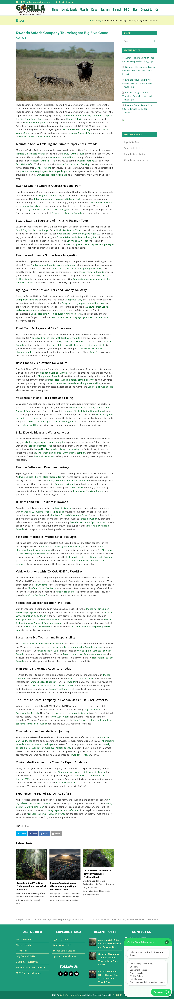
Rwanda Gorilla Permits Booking (72, 164)
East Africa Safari (24, 164)
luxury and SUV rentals (78, 240)
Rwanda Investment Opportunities (87, 522)
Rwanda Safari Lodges (135, 154)
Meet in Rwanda (63, 508)
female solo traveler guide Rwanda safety (61, 546)
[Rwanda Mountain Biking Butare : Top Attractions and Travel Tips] (92, 974)
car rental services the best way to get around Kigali (77, 345)
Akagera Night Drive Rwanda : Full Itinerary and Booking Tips (109, 944)
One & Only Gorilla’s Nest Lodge (32, 230)
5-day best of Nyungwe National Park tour (83, 303)
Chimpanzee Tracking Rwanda (51, 174)
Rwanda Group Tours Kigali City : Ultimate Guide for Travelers (137, 109)
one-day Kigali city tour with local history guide (56, 337)
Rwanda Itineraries (43, 456)
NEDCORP (117, 995)
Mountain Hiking (31, 425)
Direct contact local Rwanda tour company (85, 654)
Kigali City (94, 352)
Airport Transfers (65, 591)
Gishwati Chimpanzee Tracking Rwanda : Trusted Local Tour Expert (139, 70)
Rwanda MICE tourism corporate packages (42, 511)
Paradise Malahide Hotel (40, 445)
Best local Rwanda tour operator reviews (54, 685)
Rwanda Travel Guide (49, 650)
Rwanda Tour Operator (36, 122)
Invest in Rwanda (88, 518)
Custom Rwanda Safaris (43, 160)
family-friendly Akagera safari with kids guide (47, 209)
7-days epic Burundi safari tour (64, 810)
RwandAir (72, 681)
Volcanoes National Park (62, 157)
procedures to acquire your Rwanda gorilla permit (45, 171)
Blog (99, 20)
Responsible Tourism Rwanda (67, 213)
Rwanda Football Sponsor (43, 681)
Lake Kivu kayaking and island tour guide (44, 442)
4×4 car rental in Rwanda (91, 271)
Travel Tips (21, 950)
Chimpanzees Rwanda (27, 299)
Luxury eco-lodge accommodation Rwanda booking (76, 647)
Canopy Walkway (73, 299)
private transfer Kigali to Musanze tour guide (51, 421)
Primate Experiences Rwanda (30, 153)
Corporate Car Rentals (27, 713)
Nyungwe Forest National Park (34, 136)
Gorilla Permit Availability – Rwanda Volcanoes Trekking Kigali (97, 873)
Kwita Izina (77, 487)
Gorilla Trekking (43, 167)
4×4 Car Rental (40, 584)
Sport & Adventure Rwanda (36, 626)
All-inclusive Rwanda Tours (67, 230)
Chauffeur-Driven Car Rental (42, 588)
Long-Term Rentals (93, 709)
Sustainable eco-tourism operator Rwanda (42, 643)
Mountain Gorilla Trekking (76, 129)
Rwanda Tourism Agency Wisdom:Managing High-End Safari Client (63, 886)
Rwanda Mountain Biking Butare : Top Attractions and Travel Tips (137, 83)
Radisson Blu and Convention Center (69, 515)
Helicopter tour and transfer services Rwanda (39, 619)
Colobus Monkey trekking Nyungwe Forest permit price (79, 317)
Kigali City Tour (132, 142)
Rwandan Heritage (64, 484)
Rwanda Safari (73, 119)
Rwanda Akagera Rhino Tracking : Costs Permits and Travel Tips (137, 96)
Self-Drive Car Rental (34, 595)
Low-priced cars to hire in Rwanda (71, 713)
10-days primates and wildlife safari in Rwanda (81, 772)
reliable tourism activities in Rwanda (46, 813)
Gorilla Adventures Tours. (71, 995)
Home (93, 20)
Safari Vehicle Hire (133, 148)
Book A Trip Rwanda (59, 689)
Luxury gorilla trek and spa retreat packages (91, 244)
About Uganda (23, 945)
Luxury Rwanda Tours (73, 153)
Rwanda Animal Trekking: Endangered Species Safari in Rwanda (31, 886)
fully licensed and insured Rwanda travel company (60, 452)
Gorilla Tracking (86, 160)
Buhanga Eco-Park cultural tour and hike (67, 480)
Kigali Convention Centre (71, 341)
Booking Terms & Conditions (30, 967)
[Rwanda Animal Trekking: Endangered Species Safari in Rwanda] (31, 864)
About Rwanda (23, 939)
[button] (21, 833)
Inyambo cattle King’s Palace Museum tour (41, 476)
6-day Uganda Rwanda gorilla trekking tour (54, 264)
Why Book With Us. (25, 956)
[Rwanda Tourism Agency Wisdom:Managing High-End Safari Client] (65, 864)
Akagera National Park (80, 133)
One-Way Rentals (60, 716)
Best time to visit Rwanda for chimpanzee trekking (76, 383)
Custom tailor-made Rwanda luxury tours (78, 237)
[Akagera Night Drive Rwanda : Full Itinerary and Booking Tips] (92, 942)
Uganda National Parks (136, 160)
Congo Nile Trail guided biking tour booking (56, 449)
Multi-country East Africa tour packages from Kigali (78, 268)
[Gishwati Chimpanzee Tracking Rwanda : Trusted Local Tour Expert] (92, 956)
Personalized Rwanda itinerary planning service (70, 379)
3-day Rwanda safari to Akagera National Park (57, 199)
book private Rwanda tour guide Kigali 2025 (79, 233)
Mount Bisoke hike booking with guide (86, 411)
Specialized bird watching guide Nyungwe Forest (56, 313)
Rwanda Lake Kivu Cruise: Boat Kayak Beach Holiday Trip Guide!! (123, 919)
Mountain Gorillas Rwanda (53, 372)
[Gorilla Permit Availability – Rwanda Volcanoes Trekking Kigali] (98, 858)
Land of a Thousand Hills (100, 386)
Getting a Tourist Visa (27, 961)
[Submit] (154, 41)
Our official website (66, 782)
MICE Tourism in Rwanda (28, 973)
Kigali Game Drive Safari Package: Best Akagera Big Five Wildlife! (50, 919)
